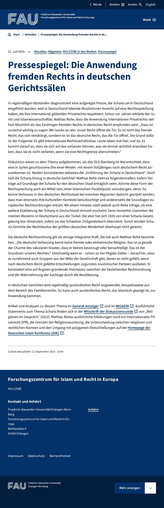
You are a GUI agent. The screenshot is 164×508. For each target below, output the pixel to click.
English (151, 4)
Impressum (15, 456)
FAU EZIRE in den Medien (79, 51)
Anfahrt (93, 409)
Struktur (114, 5)
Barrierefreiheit (60, 456)
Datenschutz (36, 456)
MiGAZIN (122, 306)
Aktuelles (40, 51)
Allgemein (54, 51)
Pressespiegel (107, 51)
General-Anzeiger (85, 306)
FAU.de (97, 5)
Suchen (132, 5)
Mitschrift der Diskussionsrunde (108, 311)
